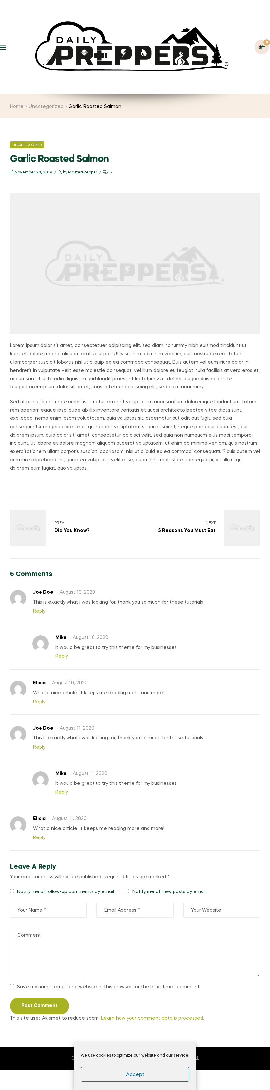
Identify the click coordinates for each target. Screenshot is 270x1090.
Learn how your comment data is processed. (152, 1018)
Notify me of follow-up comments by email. (66, 892)
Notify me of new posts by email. (169, 892)
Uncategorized (46, 106)
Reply (39, 611)
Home (17, 106)
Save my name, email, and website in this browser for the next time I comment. (109, 987)
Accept (135, 1074)
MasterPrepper (82, 172)
